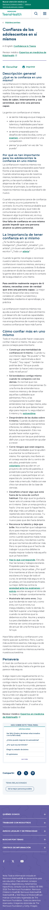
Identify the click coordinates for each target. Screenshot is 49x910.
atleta (26, 251)
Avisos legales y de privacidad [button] (20, 831)
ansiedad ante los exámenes (24, 588)
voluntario (14, 465)
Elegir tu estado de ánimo (17, 749)
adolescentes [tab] (24, 729)
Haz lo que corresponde (22, 560)
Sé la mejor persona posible (20, 789)
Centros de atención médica (13, 7)
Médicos (28, 4)
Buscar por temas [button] (13, 839)
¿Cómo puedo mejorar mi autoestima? (23, 740)
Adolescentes (12, 22)
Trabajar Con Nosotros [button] (17, 822)
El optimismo (12, 754)
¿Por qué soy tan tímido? (17, 745)
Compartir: (9, 773)
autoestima (29, 413)
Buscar (36, 13)
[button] (10, 66)
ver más (24, 759)
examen (13, 138)
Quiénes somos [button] (11, 814)
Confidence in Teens (25, 46)
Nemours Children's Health (13, 4)
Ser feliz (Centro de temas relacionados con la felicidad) (23, 734)
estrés (12, 591)
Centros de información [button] (17, 847)
